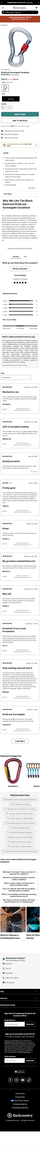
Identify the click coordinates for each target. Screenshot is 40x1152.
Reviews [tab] (16, 256)
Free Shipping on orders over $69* (14, 131)
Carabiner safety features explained (21, 842)
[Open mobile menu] (3, 8)
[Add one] (10, 108)
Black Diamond (5, 69)
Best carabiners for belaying (21, 804)
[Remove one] (2, 108)
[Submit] (3, 12)
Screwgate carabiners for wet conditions (21, 814)
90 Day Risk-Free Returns (11, 134)
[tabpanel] (20, 504)
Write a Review (20, 268)
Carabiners (4, 25)
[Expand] (36, 145)
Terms (20, 1052)
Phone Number (10, 1056)
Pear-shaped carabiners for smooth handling (21, 823)
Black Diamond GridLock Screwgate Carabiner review (21, 800)
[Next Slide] (38, 2)
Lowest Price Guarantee (11, 138)
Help (2, 991)
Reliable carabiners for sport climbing (21, 837)
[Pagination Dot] (18, 21)
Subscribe (30, 1024)
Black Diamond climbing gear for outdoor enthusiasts (21, 851)
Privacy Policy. (27, 1052)
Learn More (31, 188)
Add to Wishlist (20, 120)
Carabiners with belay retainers (21, 828)
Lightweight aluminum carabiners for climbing (21, 809)
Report (35, 471)
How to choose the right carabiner (21, 847)
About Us (3, 998)
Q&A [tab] (25, 256)
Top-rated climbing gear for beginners (21, 832)
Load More (20, 741)
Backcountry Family (7, 1005)
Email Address (9, 1020)
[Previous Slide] (1, 2)
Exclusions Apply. (9, 1042)
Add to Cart (20, 114)
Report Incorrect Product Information (20, 248)
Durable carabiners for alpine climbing (21, 818)
